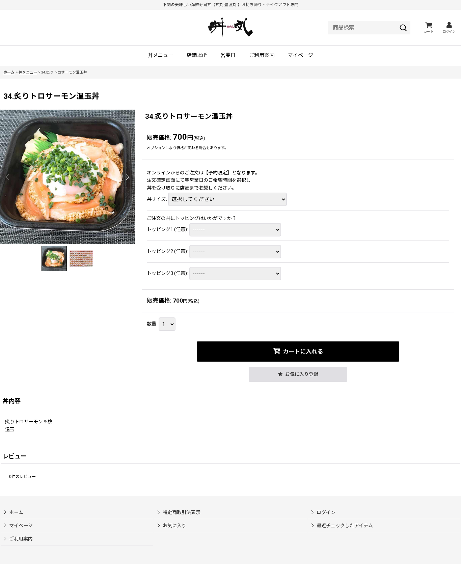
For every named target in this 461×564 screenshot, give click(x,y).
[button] (7, 177)
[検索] (403, 28)
